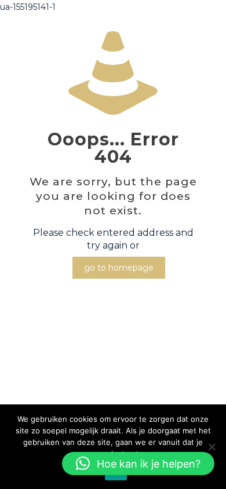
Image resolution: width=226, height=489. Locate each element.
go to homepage (119, 267)
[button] (138, 463)
